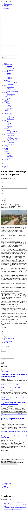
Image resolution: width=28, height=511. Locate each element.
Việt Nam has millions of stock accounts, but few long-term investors (13, 403)
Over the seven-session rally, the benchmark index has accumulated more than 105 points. (14, 381)
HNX (5, 339)
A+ (5, 202)
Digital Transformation (12, 91)
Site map (6, 6)
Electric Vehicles (11, 94)
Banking (9, 73)
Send (2, 362)
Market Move (10, 95)
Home (5, 63)
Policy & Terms (7, 483)
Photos (8, 103)
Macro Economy (8, 64)
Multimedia (6, 102)
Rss (5, 488)
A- (4, 198)
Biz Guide (6, 99)
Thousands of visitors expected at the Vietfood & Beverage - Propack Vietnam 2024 (15, 508)
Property (6, 80)
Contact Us (6, 484)
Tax (8, 75)
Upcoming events (7, 454)
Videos (8, 105)
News (8, 98)
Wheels (5, 92)
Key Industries (10, 70)
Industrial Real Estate (12, 82)
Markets (9, 74)
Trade (8, 67)
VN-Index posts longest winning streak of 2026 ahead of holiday (14, 375)
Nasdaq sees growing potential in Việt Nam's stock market (12, 419)
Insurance (9, 77)
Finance (6, 71)
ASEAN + (6, 101)
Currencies (9, 78)
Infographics (10, 108)
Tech (5, 85)
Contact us (6, 8)
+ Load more (4, 450)
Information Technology (13, 89)
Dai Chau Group (8, 341)
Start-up (9, 88)
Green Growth (10, 68)
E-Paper (6, 110)
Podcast (9, 106)
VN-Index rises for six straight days (12, 388)
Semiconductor (10, 87)
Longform (9, 109)
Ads (5, 486)
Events (5, 96)
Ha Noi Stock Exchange (10, 338)
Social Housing (10, 84)
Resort (8, 81)
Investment (9, 66)
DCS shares (7, 342)
